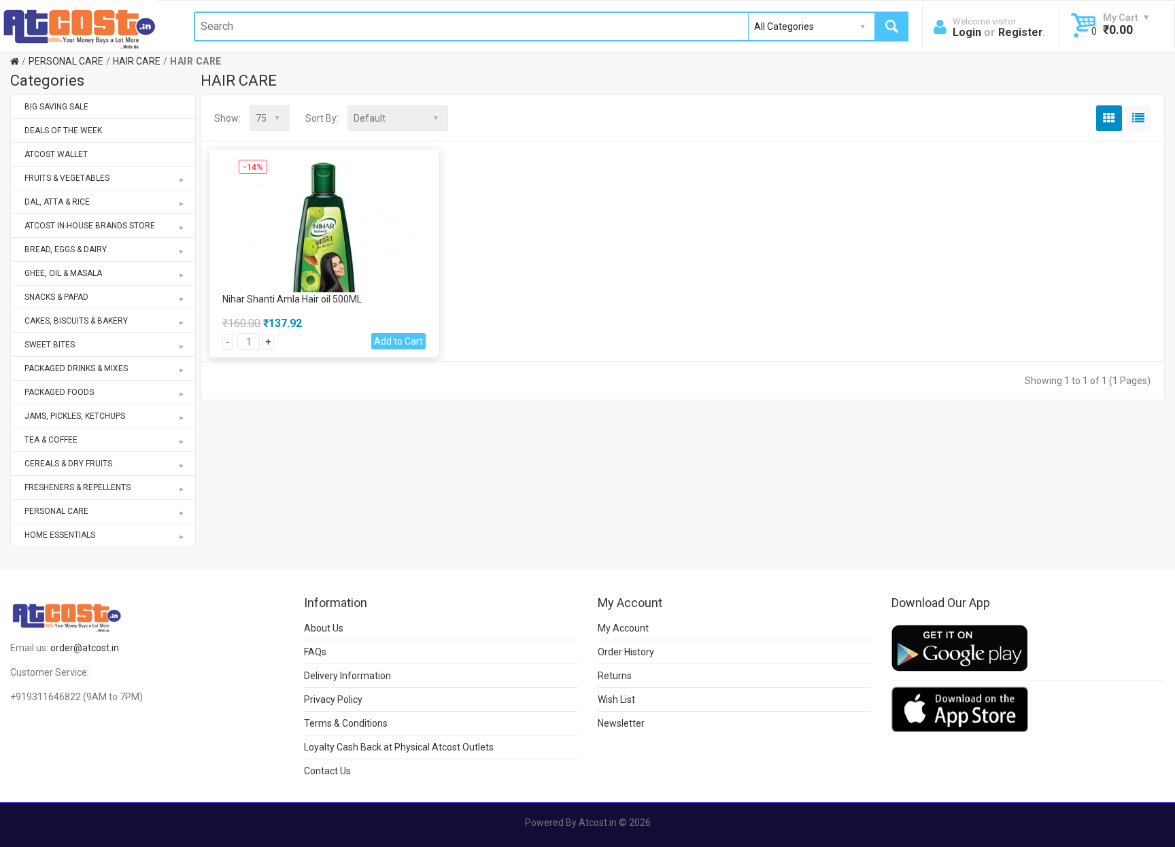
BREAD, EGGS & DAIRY (65, 249)
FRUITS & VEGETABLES (66, 178)
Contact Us (327, 770)
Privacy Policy (333, 699)
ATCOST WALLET (56, 154)
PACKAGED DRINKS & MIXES (76, 368)
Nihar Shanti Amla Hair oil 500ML (292, 299)
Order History (626, 651)
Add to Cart (398, 341)
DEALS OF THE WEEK (63, 130)
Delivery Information (347, 675)
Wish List (616, 699)
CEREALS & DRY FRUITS (68, 463)
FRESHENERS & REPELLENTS (77, 487)
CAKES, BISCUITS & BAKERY (76, 321)
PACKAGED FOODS (59, 392)
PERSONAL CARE (66, 61)
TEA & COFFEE (51, 440)
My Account (623, 628)
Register (1020, 32)
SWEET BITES (49, 344)
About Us (323, 628)
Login (967, 32)
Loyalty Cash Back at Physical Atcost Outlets (399, 747)
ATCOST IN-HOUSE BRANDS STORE (89, 225)
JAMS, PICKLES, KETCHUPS (74, 416)
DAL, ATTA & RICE (57, 202)
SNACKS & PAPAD (56, 297)
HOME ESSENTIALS (59, 535)
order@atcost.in (84, 647)
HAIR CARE (136, 61)
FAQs (315, 651)
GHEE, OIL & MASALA (63, 273)
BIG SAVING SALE (56, 106)
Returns (615, 675)
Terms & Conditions (346, 723)
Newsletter (621, 723)
